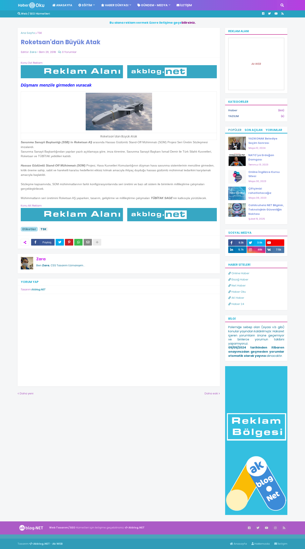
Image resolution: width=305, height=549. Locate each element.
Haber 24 (237, 304)
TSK (39, 33)
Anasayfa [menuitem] (64, 5)
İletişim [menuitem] (185, 5)
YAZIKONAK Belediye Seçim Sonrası (262, 141)
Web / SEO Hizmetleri (35, 14)
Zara (41, 259)
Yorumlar (274, 130)
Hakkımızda (262, 544)
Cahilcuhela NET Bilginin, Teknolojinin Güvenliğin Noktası (266, 209)
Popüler (235, 130)
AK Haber (237, 298)
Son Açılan (253, 130)
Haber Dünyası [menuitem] (116, 5)
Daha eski (211, 393)
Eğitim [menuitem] (86, 5)
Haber (256, 110)
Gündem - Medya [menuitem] (154, 5)
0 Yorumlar (69, 52)
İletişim (282, 544)
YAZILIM (256, 116)
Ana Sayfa (28, 33)
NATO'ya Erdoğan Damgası (261, 157)
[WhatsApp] (78, 242)
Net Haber (238, 285)
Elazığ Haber (239, 279)
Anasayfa (240, 544)
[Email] (88, 242)
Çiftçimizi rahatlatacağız (259, 191)
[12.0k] (275, 242)
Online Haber (240, 273)
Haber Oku (238, 292)
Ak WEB (256, 64)
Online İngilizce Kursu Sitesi (264, 174)
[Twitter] (60, 242)
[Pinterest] (69, 242)
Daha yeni (26, 393)
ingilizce (43, 536)
